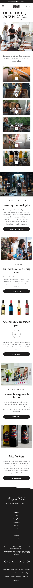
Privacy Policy (16, 580)
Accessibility (16, 539)
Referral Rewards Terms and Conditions (16, 576)
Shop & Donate (16, 229)
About (16, 515)
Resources (16, 535)
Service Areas (16, 529)
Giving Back (16, 519)
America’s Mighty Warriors (20, 461)
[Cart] (29, 6)
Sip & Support (16, 478)
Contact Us (16, 522)
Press (16, 532)
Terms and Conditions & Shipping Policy (16, 573)
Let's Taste (16, 291)
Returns (16, 525)
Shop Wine (16, 354)
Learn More (16, 416)
